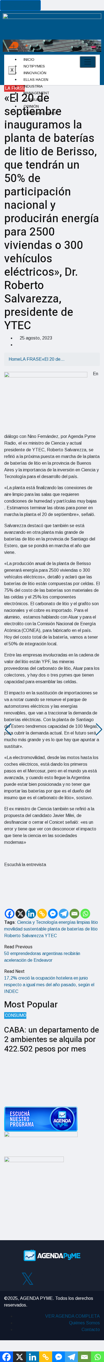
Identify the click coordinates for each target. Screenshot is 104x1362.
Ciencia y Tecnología (37, 922)
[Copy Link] (42, 913)
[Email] (74, 913)
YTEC (51, 935)
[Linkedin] (31, 913)
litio (94, 922)
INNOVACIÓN (35, 73)
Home (14, 359)
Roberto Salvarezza (24, 935)
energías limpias (74, 922)
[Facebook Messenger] (53, 913)
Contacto (91, 1329)
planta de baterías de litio (73, 929)
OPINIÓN (31, 106)
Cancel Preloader (20, 5)
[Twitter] (27, 1278)
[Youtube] (60, 1278)
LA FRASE (15, 88)
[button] (6, 729)
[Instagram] (44, 1278)
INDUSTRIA (33, 86)
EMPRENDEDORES (40, 113)
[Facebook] (9, 913)
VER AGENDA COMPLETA (72, 1316)
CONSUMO (33, 100)
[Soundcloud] (76, 1278)
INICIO (29, 59)
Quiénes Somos (84, 1322)
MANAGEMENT (36, 93)
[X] (20, 913)
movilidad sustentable (25, 929)
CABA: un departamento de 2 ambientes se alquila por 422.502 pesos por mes (51, 1039)
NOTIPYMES (34, 66)
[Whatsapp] (85, 913)
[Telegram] (64, 913)
